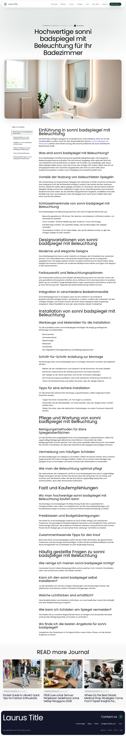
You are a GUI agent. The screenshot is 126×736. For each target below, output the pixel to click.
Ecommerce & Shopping (50, 25)
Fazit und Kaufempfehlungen (21, 153)
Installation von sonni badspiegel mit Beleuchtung (22, 143)
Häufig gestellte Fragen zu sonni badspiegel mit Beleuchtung (22, 157)
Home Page (80, 724)
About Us (103, 730)
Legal (120, 730)
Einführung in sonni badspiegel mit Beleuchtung (22, 132)
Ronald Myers (80, 25)
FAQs (96, 724)
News (90, 724)
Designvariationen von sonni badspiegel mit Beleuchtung (21, 138)
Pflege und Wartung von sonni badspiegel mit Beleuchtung (21, 148)
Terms (116, 730)
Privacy (110, 730)
